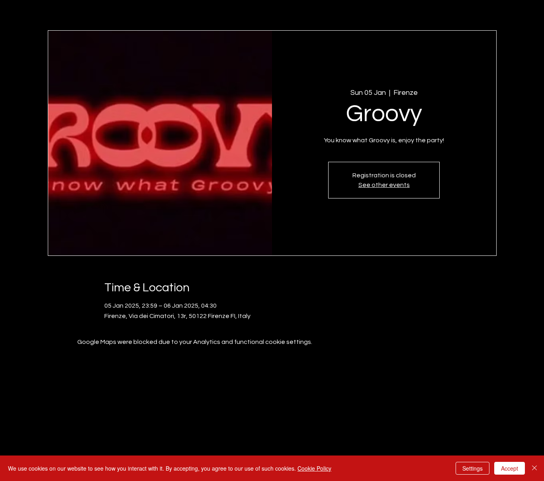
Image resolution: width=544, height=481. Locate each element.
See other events (384, 185)
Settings (472, 468)
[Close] (534, 468)
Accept (509, 468)
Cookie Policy (314, 468)
